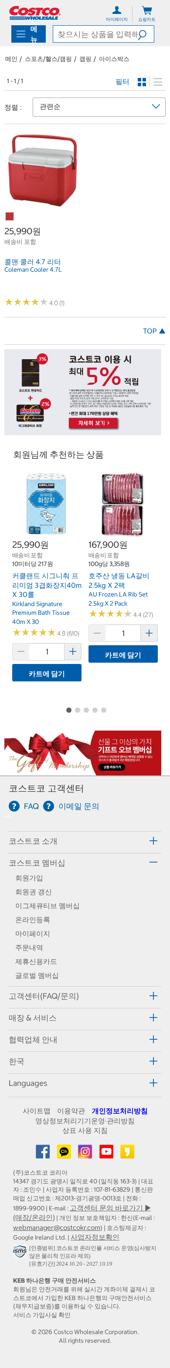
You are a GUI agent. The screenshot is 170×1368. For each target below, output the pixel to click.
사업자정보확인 (95, 1237)
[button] (146, 34)
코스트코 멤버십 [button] (37, 863)
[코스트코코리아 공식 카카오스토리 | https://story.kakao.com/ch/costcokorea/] (127, 1154)
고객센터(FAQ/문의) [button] (44, 996)
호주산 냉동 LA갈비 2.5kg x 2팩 (119, 580)
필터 (122, 81)
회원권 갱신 (33, 891)
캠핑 (85, 59)
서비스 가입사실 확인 (42, 1315)
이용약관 (71, 1110)
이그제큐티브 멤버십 (47, 905)
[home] (35, 12)
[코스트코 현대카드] (82, 431)
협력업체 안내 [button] (33, 1039)
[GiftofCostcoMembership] (82, 771)
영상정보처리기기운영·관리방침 (85, 1120)
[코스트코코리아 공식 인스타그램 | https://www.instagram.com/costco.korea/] (86, 1154)
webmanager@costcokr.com (56, 1227)
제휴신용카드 (36, 961)
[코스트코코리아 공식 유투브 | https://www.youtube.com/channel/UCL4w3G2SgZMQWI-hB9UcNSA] (107, 1154)
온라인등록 (32, 919)
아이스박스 (114, 59)
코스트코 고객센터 (46, 788)
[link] (42, 205)
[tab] (85, 841)
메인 (11, 59)
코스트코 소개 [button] (33, 841)
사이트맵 (37, 1110)
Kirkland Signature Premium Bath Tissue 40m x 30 (41, 613)
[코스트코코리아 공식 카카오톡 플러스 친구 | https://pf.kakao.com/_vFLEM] (65, 1154)
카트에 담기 (47, 673)
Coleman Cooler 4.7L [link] (33, 269)
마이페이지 (32, 933)
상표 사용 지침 (85, 1130)
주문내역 (29, 947)
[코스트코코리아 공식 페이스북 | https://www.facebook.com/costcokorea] (43, 1154)
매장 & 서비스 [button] (33, 1018)
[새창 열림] (21, 1253)
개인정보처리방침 (120, 1110)
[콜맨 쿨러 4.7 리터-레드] (10, 216)
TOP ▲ (154, 331)
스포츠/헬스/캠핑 (48, 59)
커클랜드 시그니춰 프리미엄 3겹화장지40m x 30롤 (47, 585)
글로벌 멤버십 (37, 975)
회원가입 (29, 877)
